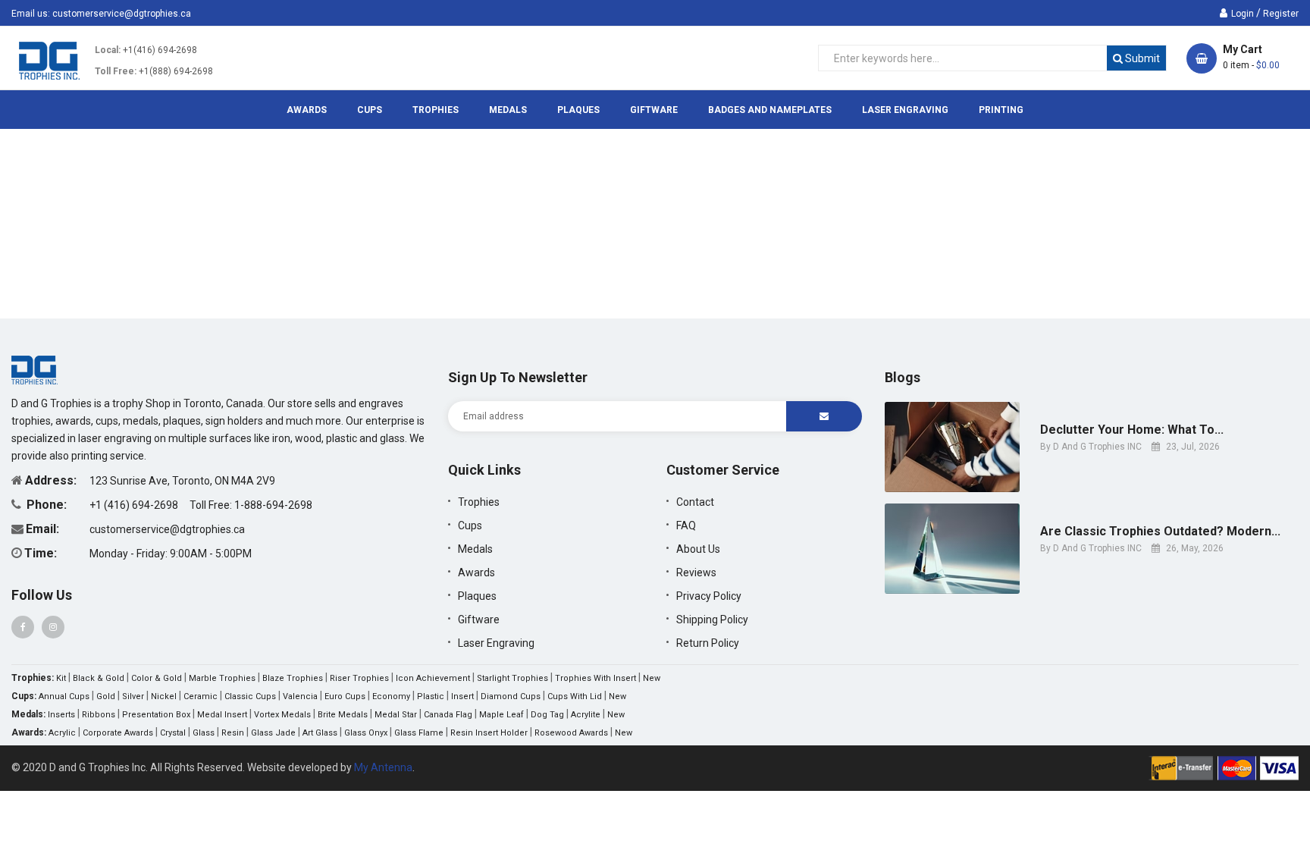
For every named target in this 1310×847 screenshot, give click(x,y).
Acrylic (62, 733)
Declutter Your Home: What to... (1132, 430)
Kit (61, 678)
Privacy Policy (708, 596)
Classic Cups (250, 696)
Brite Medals (343, 715)
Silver (133, 696)
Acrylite (585, 715)
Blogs (902, 377)
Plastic (430, 696)
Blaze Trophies (292, 678)
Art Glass (319, 733)
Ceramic (200, 696)
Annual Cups (64, 696)
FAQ (686, 525)
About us (698, 549)
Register (1281, 13)
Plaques (477, 596)
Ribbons (98, 715)
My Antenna (383, 767)
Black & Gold (98, 678)
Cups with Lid (574, 696)
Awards (476, 572)
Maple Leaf (501, 715)
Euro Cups (344, 696)
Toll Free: (115, 71)
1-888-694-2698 (273, 505)
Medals (475, 549)
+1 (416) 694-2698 (134, 505)
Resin (232, 733)
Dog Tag (547, 715)
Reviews (696, 572)
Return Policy (707, 643)
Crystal (173, 733)
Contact (695, 502)
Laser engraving (496, 643)
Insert (462, 696)
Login (1242, 13)
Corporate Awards (118, 733)
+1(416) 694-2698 (160, 50)
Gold (105, 696)
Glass (204, 733)
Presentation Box (156, 715)
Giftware (479, 619)
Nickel (164, 696)
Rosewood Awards (571, 733)
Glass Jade (273, 733)
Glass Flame (418, 733)
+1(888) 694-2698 (176, 71)
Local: (108, 50)
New (651, 678)
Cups (470, 525)
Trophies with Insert (595, 678)
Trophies (479, 502)
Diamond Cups (511, 696)
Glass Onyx (365, 733)
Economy (391, 696)
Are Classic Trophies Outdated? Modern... (1160, 531)
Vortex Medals (282, 715)
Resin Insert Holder (489, 733)
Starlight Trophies (512, 678)
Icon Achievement (433, 678)
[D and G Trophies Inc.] (34, 369)
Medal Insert (222, 715)
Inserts (61, 715)
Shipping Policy (712, 619)
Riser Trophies (359, 678)
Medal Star (396, 715)
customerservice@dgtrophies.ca (121, 13)
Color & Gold (156, 678)
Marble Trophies (222, 678)
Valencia (300, 696)
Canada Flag (448, 715)
